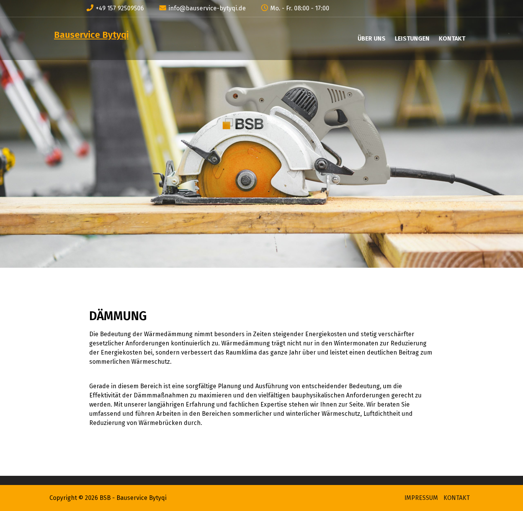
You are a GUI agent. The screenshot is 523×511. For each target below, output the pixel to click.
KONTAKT (452, 38)
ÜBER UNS (372, 38)
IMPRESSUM (421, 497)
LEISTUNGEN (412, 38)
